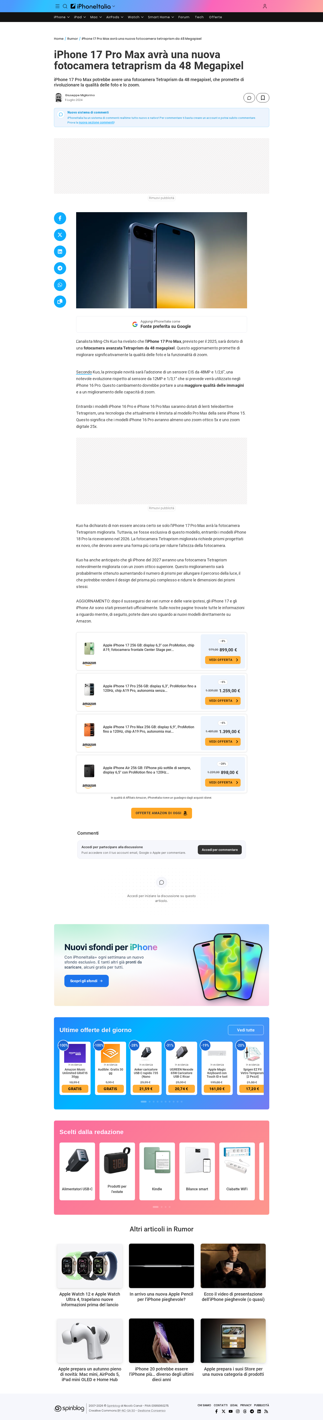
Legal (234, 1405)
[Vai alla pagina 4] (158, 1102)
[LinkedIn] (259, 1411)
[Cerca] (65, 6)
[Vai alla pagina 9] (177, 1102)
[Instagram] (238, 1411)
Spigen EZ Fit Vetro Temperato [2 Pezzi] (253, 1073)
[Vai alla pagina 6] (165, 1102)
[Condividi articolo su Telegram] (60, 268)
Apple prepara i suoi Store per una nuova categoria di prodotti (233, 1371)
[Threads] (245, 1411)
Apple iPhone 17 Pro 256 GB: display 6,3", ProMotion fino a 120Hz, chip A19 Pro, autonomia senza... (149, 688)
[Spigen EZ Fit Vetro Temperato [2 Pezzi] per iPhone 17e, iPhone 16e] (252, 1053)
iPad (78, 17)
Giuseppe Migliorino (80, 95)
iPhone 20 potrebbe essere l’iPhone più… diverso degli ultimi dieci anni (161, 1374)
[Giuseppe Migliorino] (58, 97)
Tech (199, 17)
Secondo (84, 372)
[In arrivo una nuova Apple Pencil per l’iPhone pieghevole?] (161, 1266)
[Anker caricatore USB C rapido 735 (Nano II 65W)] (146, 1053)
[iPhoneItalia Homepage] (91, 6)
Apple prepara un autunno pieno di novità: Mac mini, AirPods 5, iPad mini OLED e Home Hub (89, 1374)
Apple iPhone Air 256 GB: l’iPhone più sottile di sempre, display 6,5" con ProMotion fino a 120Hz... (147, 770)
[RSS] (266, 1411)
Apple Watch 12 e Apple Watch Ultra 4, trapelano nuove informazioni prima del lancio (89, 1299)
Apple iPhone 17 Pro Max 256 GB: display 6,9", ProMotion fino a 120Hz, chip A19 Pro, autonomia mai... (148, 729)
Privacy (246, 1405)
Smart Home (159, 17)
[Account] (264, 6)
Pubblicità (261, 1405)
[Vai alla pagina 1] (144, 1102)
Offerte (215, 17)
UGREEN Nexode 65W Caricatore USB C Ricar (181, 1073)
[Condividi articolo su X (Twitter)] (60, 235)
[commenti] (249, 97)
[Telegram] (252, 1411)
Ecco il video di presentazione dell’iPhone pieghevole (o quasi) (233, 1296)
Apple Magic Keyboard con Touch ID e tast (217, 1073)
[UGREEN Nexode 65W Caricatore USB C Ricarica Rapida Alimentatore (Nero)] (181, 1053)
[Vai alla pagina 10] (181, 1102)
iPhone (60, 17)
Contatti (221, 1405)
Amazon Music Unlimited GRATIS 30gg (74, 1073)
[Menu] (57, 6)
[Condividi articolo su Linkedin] (60, 251)
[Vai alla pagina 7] (169, 1102)
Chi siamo (204, 1405)
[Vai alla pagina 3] (154, 1102)
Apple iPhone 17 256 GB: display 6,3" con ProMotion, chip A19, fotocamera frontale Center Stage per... (148, 647)
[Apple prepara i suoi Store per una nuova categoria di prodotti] (233, 1340)
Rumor (72, 38)
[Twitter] (223, 1411)
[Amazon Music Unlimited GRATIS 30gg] (75, 1053)
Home (58, 38)
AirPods (112, 17)
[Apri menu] (113, 6)
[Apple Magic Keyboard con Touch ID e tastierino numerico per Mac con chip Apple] (217, 1053)
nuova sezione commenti (96, 122)
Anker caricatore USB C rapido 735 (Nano (146, 1073)
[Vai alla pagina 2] (150, 1102)
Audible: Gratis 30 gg (110, 1071)
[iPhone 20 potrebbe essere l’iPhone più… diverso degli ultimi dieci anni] (161, 1340)
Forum (184, 17)
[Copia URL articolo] (60, 301)
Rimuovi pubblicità (161, 198)
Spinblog (113, 1406)
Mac (94, 17)
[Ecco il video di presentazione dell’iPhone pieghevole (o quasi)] (233, 1266)
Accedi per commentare (220, 850)
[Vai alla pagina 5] (161, 1102)
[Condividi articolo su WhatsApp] (60, 285)
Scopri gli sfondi (83, 981)
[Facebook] (216, 1411)
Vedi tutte (246, 1030)
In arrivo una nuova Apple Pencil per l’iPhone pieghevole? (161, 1296)
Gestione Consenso (152, 1410)
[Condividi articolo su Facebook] (60, 218)
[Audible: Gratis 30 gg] (110, 1053)
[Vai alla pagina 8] (173, 1102)
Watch (134, 17)
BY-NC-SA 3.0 (126, 1410)
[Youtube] (231, 1411)
